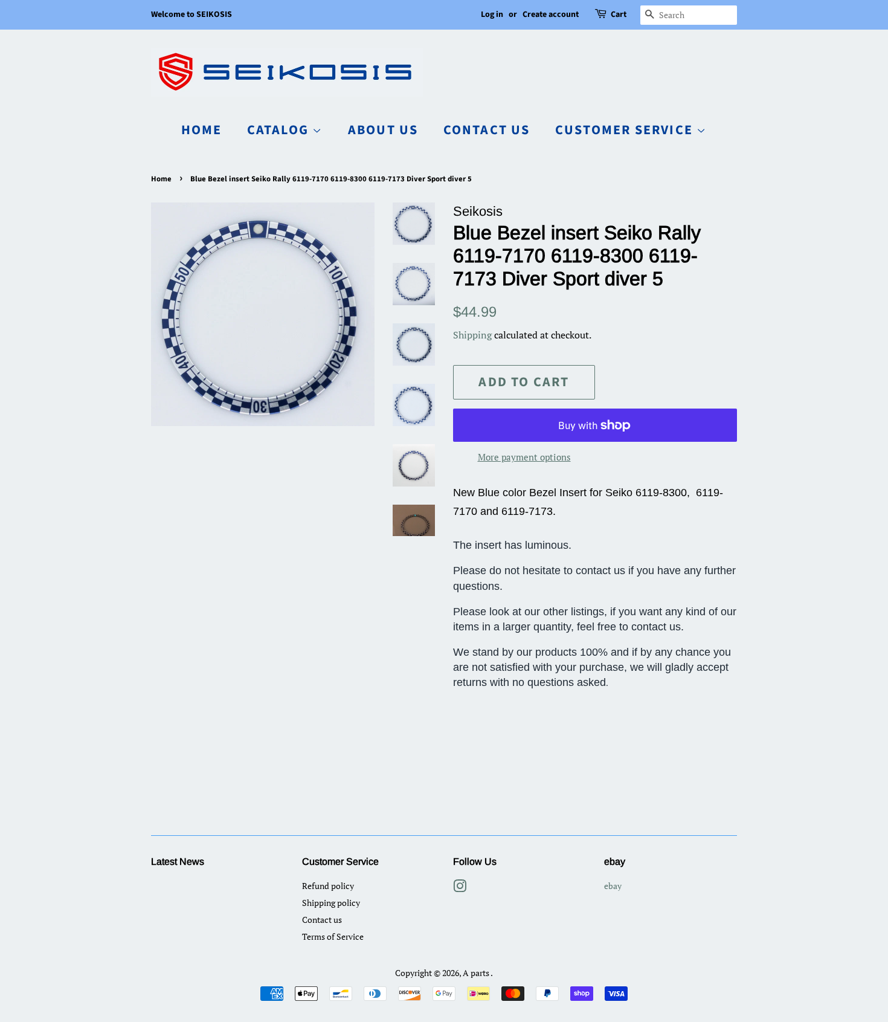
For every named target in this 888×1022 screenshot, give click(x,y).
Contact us (486, 130)
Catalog (280, 130)
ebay (613, 885)
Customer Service (626, 130)
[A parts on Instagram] (459, 888)
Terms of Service (333, 936)
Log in (492, 14)
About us (383, 130)
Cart (618, 14)
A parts (477, 972)
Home (201, 130)
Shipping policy (331, 902)
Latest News (177, 861)
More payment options (524, 457)
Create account (551, 14)
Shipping (472, 334)
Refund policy (328, 885)
